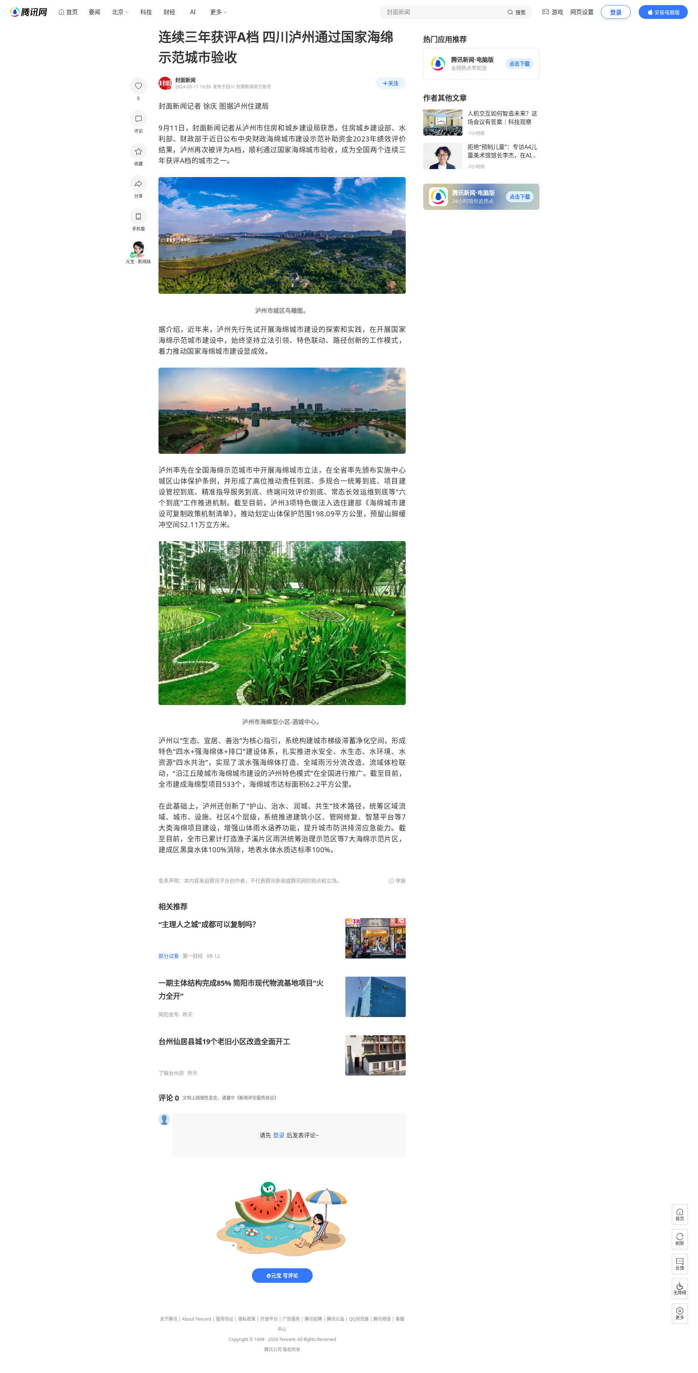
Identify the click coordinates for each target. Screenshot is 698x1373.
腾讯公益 (335, 1319)
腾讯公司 (273, 1349)
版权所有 (291, 1349)
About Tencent (196, 1319)
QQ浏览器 (359, 1319)
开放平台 (269, 1319)
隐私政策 (247, 1319)
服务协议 (224, 1319)
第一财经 (192, 955)
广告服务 (291, 1319)
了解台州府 (171, 1073)
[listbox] (282, 989)
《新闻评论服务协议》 (256, 1098)
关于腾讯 (168, 1319)
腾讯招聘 (313, 1319)
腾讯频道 (382, 1319)
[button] (519, 63)
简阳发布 (169, 1014)
